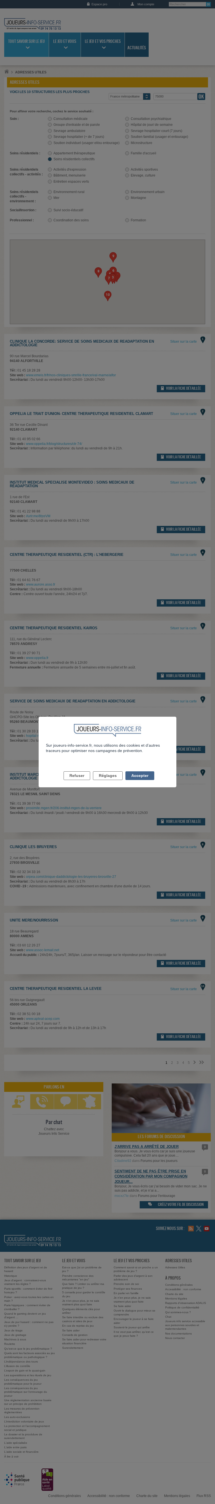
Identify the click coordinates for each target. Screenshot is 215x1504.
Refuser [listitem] (76, 775)
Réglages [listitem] (108, 775)
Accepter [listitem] (139, 775)
